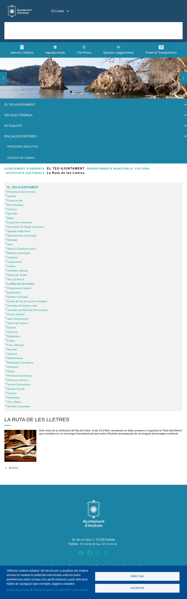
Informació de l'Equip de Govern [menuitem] (25, 226)
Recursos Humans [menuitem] (17, 380)
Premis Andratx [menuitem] (16, 314)
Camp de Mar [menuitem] (15, 200)
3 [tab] (89, 94)
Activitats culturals (25, 173)
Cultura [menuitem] (11, 266)
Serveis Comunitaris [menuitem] (18, 384)
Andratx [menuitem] (11, 196)
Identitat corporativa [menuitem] (18, 406)
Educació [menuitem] (12, 331)
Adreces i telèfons (22, 52)
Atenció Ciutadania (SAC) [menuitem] (22, 248)
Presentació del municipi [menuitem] (21, 191)
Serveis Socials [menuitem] (16, 388)
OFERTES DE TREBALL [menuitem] (21, 157)
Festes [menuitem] (11, 340)
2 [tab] (81, 94)
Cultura (142, 168)
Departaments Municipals (110, 168)
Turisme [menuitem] (11, 393)
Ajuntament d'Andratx (24, 168)
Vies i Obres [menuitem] (14, 401)
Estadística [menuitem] (13, 336)
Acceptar (137, 588)
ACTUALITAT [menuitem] (11, 127)
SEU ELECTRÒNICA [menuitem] (16, 117)
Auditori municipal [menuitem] (17, 296)
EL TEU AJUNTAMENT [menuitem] (17, 106)
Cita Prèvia (84, 52)
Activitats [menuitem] (12, 239)
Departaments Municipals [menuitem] (22, 235)
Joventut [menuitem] (12, 353)
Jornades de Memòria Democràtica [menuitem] (27, 310)
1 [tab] (73, 94)
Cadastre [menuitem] (12, 257)
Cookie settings (79, 589)
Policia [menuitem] (11, 371)
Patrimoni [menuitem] (12, 366)
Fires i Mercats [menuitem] (15, 345)
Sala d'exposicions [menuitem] (17, 318)
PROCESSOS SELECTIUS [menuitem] (22, 146)
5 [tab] (105, 94)
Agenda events (55, 52)
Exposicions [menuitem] (14, 292)
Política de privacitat (18, 589)
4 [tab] (97, 94)
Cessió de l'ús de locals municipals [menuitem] (27, 301)
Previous (3, 78)
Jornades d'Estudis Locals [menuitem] (22, 305)
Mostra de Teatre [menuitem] (17, 275)
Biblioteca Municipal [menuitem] (18, 253)
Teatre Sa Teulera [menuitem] (17, 323)
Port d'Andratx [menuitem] (15, 204)
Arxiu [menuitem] (10, 244)
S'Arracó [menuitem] (12, 209)
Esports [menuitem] (11, 327)
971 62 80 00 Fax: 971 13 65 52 (98, 544)
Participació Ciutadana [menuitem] (20, 362)
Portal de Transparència (161, 52)
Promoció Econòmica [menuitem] (19, 375)
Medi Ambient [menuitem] (15, 358)
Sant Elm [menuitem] (12, 213)
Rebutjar (137, 576)
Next (183, 78)
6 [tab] (113, 94)
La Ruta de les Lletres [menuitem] (20, 283)
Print (15, 467)
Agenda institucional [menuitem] (18, 231)
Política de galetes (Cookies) (49, 589)
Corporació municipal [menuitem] (19, 222)
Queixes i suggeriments (118, 52)
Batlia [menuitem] (10, 218)
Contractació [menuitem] (14, 261)
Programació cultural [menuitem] (19, 288)
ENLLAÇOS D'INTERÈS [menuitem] (18, 138)
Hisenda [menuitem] (12, 349)
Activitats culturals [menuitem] (17, 270)
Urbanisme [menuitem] (13, 397)
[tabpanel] (93, 78)
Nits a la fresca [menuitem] (15, 279)
